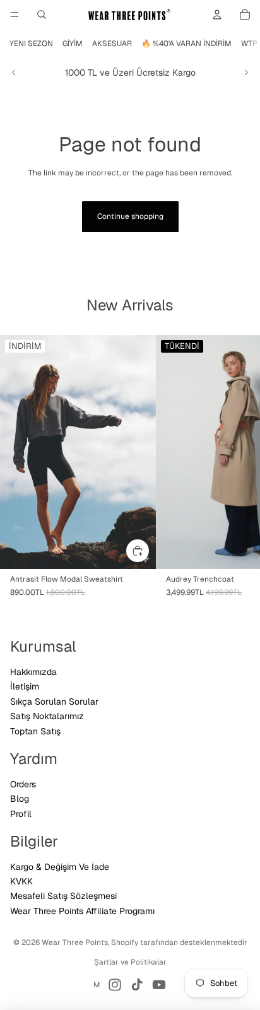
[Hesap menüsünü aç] (217, 14)
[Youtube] (159, 984)
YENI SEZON (31, 43)
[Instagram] (114, 984)
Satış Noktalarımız (47, 716)
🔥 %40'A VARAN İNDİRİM (186, 43)
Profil (21, 813)
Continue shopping (130, 216)
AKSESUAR (112, 43)
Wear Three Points (75, 942)
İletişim (24, 686)
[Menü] (14, 14)
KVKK (21, 881)
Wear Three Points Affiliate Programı (82, 911)
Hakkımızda (33, 672)
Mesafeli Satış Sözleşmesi (63, 895)
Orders (23, 784)
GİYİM (72, 43)
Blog (19, 798)
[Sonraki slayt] (246, 72)
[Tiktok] (137, 984)
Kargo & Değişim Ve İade (59, 866)
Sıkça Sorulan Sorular (54, 701)
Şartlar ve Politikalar (130, 962)
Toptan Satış (35, 731)
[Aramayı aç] (42, 14)
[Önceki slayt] (14, 72)
